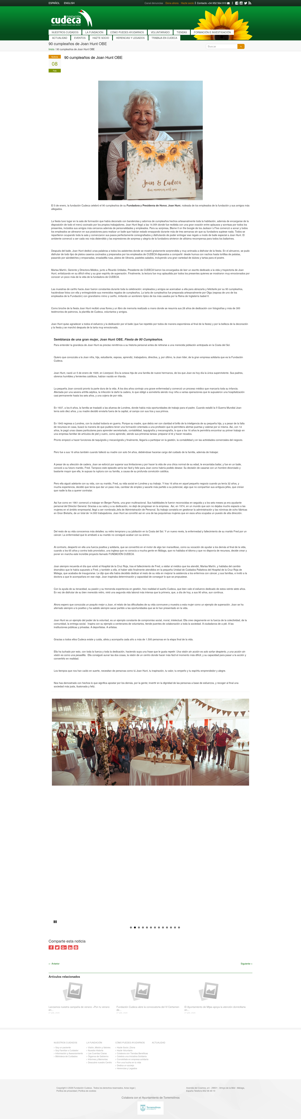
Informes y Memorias (98, 1059)
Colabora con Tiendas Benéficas (132, 1053)
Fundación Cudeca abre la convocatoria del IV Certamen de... (148, 1008)
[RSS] (249, 3)
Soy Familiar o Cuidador (66, 1050)
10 (167, 927)
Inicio (51, 49)
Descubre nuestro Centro (100, 1062)
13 (179, 927)
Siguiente (246, 963)
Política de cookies (87, 1090)
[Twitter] (245, 3)
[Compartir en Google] (64, 947)
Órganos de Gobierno (98, 1056)
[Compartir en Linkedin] (70, 947)
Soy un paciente (63, 1047)
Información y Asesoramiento (69, 1053)
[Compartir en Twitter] (57, 947)
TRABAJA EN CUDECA (164, 38)
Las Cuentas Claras (97, 1053)
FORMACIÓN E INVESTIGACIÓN (212, 32)
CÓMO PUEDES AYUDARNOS (127, 32)
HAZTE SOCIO (100, 38)
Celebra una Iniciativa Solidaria (132, 1056)
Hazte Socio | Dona (126, 1047)
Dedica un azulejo (125, 1065)
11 (171, 927)
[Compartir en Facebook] (51, 947)
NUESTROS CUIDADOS (65, 32)
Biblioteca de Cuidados (66, 1056)
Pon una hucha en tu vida (129, 1062)
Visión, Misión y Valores (99, 1047)
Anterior (54, 963)
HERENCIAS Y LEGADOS (130, 38)
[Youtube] (241, 3)
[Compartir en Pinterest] (76, 947)
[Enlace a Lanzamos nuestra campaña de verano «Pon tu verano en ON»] (81, 991)
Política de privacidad (66, 1090)
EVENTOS (80, 38)
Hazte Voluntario (125, 1050)
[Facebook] (236, 3)
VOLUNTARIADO (160, 32)
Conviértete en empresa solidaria (132, 1059)
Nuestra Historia (95, 1050)
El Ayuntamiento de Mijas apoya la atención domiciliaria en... (215, 1008)
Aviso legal (129, 1087)
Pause (55, 921)
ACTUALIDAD (59, 38)
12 (175, 927)
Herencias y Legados (127, 1068)
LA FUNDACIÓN (94, 32)
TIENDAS (182, 32)
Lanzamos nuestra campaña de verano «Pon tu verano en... (79, 1008)
